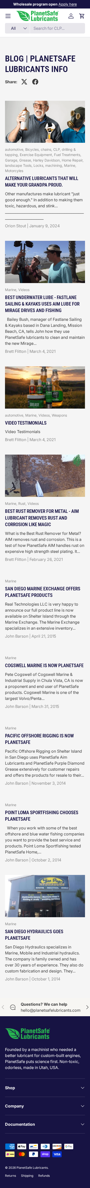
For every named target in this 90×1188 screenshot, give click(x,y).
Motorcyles (14, 171)
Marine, (70, 165)
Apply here (67, 4)
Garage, (12, 160)
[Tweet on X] (24, 81)
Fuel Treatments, (67, 155)
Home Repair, (73, 160)
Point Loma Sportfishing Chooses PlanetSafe (41, 816)
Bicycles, (33, 149)
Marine (10, 581)
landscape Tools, (19, 165)
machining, (54, 165)
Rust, (23, 503)
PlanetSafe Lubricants (32, 1167)
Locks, (39, 165)
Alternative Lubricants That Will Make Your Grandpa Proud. (41, 182)
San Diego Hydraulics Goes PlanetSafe (34, 935)
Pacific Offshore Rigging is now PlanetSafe (39, 739)
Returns (10, 1175)
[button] (82, 16)
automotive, (15, 149)
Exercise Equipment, (37, 155)
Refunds (44, 1175)
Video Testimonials (25, 423)
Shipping (27, 1175)
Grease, (26, 160)
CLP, (57, 149)
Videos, (45, 415)
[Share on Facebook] (35, 81)
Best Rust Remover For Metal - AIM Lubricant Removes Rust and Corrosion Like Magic (42, 518)
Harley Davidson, (47, 160)
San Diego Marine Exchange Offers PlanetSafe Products (42, 592)
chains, (47, 149)
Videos (24, 290)
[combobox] (45, 28)
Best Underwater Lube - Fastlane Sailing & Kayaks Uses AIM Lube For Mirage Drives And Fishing (42, 304)
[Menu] (8, 16)
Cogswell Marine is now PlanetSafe (44, 665)
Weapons (59, 415)
